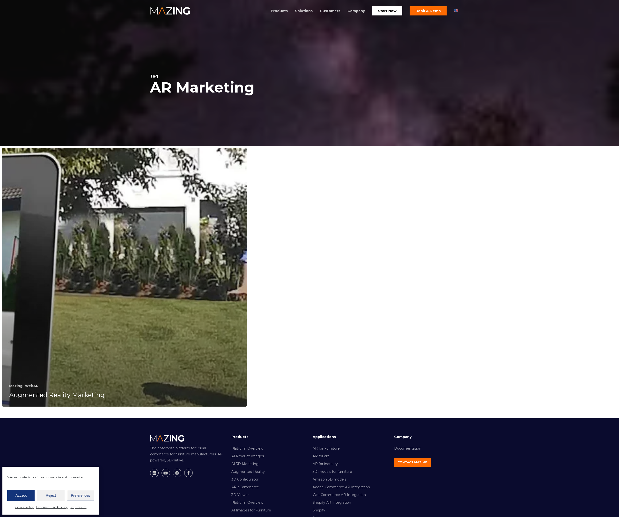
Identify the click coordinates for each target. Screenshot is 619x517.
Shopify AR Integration (332, 502)
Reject (51, 495)
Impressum (79, 507)
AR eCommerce (245, 487)
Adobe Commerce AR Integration (341, 487)
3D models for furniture (332, 471)
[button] (412, 462)
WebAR (31, 386)
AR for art (321, 456)
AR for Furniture (326, 448)
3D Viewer (240, 495)
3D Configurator (244, 479)
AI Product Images (247, 456)
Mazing (15, 386)
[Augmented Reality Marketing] (124, 277)
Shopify (319, 510)
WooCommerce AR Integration (339, 495)
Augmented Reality (248, 471)
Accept (21, 495)
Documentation (407, 448)
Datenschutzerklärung (52, 507)
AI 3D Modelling (244, 464)
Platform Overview (247, 448)
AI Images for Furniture (251, 510)
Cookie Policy (24, 507)
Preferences (80, 495)
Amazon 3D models (329, 479)
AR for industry (325, 464)
